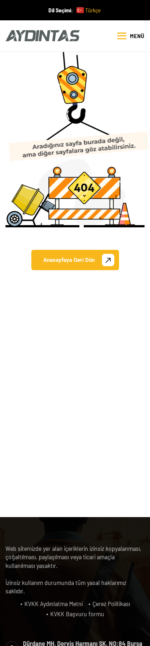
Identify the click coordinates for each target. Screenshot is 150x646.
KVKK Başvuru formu (77, 614)
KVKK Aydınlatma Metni (53, 604)
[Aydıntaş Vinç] (42, 35)
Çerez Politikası (111, 604)
